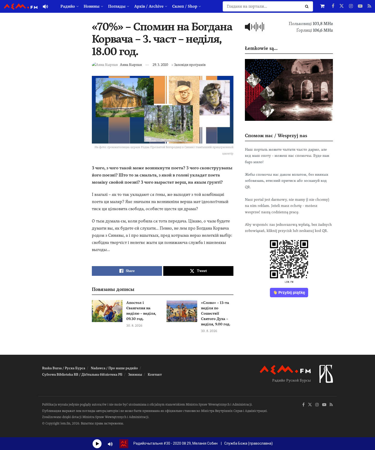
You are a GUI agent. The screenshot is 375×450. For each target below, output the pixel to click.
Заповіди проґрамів (190, 65)
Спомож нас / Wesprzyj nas (276, 135)
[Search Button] (308, 6)
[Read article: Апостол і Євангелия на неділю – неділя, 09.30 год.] (107, 311)
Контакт (155, 374)
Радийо (67, 6)
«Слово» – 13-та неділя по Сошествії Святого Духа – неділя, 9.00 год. (215, 313)
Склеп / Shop (184, 6)
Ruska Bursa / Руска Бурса (63, 368)
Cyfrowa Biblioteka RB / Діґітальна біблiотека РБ (82, 374)
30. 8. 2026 (134, 325)
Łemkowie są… (261, 48)
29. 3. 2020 (160, 65)
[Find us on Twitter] (341, 6)
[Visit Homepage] (21, 6)
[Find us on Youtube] (360, 6)
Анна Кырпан (131, 65)
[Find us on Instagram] (351, 6)
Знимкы (135, 374)
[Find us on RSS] (369, 6)
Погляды (117, 6)
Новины (91, 6)
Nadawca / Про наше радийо (114, 368)
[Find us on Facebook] (333, 6)
